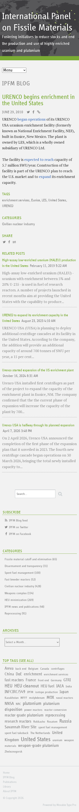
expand (45, 176)
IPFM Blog (16, 83)
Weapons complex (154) (19, 593)
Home (6, 772)
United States (57, 200)
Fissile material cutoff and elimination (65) (31, 559)
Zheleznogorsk (13, 751)
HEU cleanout (26, 686)
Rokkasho (39, 721)
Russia (65, 721)
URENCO (7, 206)
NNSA (9, 704)
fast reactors (14, 680)
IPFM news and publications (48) (24, 606)
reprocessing (55, 715)
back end (20, 668)
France (31, 680)
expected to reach (39, 159)
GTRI (67, 680)
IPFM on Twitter (18, 527)
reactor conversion (55, 709)
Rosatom (52, 721)
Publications (9, 782)
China (9, 674)
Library (7, 786)
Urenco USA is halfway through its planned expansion (38, 425)
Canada (44, 668)
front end (43, 680)
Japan (64, 692)
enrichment (33, 674)
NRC (18, 704)
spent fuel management (52, 727)
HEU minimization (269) (19, 600)
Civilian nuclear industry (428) (23, 586)
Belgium (33, 668)
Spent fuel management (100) (22, 572)
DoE (19, 674)
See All (26, 661)
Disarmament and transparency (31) (26, 566)
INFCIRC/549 (15, 692)
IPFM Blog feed (18, 520)
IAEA (60, 686)
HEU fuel (47, 686)
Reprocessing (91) (15, 613)
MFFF (23, 697)
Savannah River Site (20, 727)
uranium (57, 740)
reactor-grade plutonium (24, 715)
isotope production (46, 692)
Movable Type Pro (66, 805)
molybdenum (37, 697)
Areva (9, 668)
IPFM (30, 692)
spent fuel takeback (16, 733)
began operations (31, 119)
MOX (50, 697)
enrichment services (15, 200)
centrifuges (57, 668)
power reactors (33, 709)
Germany (56, 680)
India (69, 686)
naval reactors (64, 697)
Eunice (35, 200)
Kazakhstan (12, 697)
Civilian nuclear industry (18, 224)
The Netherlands (40, 733)
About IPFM (9, 791)
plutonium (32, 703)
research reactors (18, 721)
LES (44, 200)
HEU (8, 686)
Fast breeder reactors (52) (20, 579)
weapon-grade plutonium (38, 745)
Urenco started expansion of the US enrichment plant (38, 370)
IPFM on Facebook (20, 534)
